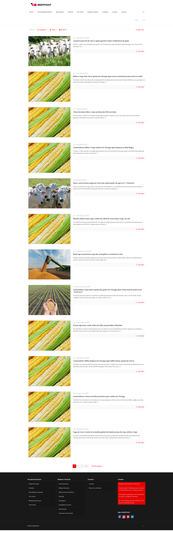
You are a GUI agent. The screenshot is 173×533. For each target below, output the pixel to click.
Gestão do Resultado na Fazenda (129, 484)
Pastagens (62, 500)
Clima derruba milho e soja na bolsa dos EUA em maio (94, 112)
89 (86, 466)
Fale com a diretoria (95, 488)
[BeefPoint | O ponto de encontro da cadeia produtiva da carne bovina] (41, 4)
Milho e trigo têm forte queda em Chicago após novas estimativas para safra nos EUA (107, 76)
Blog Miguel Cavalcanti (36, 492)
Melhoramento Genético (66, 492)
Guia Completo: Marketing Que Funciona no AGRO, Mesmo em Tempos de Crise (131, 489)
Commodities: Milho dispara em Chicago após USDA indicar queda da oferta (103, 361)
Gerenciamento (64, 484)
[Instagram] (124, 516)
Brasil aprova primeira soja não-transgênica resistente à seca (98, 254)
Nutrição (61, 496)
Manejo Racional (64, 488)
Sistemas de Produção (66, 513)
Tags (53, 30)
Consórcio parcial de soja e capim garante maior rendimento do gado (101, 41)
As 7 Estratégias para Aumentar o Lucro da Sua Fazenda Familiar (131, 502)
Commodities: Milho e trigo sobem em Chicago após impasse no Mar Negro (103, 147)
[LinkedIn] (132, 516)
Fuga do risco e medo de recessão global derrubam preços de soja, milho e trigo (105, 432)
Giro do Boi (32, 496)
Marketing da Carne (35, 500)
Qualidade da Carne (65, 505)
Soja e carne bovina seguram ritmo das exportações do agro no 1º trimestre (103, 183)
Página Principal (34, 484)
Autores (63, 30)
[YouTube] (128, 516)
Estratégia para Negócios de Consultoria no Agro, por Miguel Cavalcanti (131, 495)
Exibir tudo (140, 30)
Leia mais (141, 51)
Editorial (31, 488)
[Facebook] (119, 516)
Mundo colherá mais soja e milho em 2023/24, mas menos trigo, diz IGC (101, 219)
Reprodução (62, 509)
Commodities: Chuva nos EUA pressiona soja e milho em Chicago (99, 396)
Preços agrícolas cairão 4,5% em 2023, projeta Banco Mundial (97, 325)
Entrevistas (32, 505)
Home (136, 20)
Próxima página (97, 466)
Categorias (42, 30)
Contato (91, 484)
